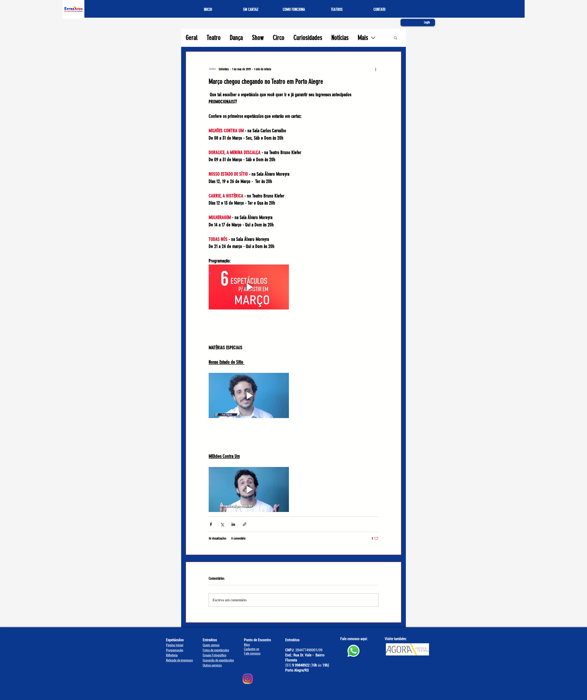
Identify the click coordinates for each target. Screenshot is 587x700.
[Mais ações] (375, 69)
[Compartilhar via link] (244, 524)
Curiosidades (308, 38)
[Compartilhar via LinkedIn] (233, 524)
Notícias (340, 38)
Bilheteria (172, 655)
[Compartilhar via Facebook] (211, 524)
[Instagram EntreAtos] (247, 678)
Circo (278, 38)
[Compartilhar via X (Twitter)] (222, 524)
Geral (191, 38)
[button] (395, 37)
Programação (174, 650)
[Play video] (249, 287)
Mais (363, 38)
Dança (236, 38)
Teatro (214, 38)
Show (258, 38)
